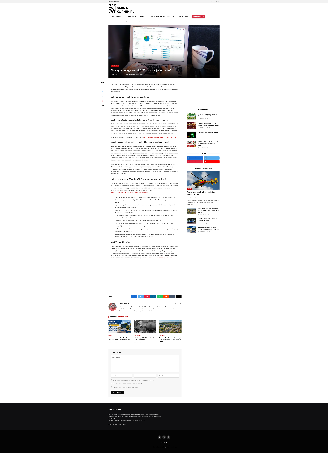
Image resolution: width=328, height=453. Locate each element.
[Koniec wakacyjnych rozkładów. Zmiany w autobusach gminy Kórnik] (119, 326)
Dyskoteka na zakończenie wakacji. (208, 132)
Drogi (110, 335)
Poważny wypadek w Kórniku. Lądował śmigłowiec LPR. (202, 193)
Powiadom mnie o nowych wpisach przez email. (125, 387)
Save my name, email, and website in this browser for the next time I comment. (133, 380)
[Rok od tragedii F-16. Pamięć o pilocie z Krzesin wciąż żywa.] (145, 326)
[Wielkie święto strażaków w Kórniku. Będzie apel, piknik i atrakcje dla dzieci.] (191, 144)
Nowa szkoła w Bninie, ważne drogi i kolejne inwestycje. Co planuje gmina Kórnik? (170, 339)
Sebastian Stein (124, 303)
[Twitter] (103, 92)
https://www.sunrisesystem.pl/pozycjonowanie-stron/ (160, 137)
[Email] (103, 105)
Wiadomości (119, 21)
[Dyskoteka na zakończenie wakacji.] (191, 135)
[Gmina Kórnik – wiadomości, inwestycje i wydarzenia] (121, 8)
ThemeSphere (173, 447)
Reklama (164, 442)
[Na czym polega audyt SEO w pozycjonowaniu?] (164, 51)
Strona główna (111, 21)
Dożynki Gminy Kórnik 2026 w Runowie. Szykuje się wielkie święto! (208, 124)
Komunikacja (143, 16)
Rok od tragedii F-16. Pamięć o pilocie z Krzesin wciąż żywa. (145, 338)
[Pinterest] (103, 101)
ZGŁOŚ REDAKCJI (198, 16)
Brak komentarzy (132, 74)
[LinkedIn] (103, 96)
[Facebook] (103, 87)
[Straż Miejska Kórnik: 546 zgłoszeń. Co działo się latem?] (191, 221)
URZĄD (174, 16)
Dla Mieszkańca (130, 16)
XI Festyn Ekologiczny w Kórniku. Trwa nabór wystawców (207, 115)
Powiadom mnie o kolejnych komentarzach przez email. (127, 383)
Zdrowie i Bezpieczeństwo (160, 16)
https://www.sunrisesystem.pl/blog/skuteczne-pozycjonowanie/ (130, 192)
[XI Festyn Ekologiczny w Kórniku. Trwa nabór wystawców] (191, 116)
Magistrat (162, 335)
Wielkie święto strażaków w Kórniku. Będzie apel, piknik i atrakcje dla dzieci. (208, 143)
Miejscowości (184, 16)
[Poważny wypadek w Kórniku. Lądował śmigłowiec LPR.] (203, 180)
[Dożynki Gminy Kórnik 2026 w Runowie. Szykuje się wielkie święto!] (191, 125)
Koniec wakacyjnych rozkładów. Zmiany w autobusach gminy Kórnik (119, 338)
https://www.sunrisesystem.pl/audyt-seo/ (160, 257)
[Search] (216, 17)
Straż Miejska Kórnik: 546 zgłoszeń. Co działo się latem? (208, 219)
